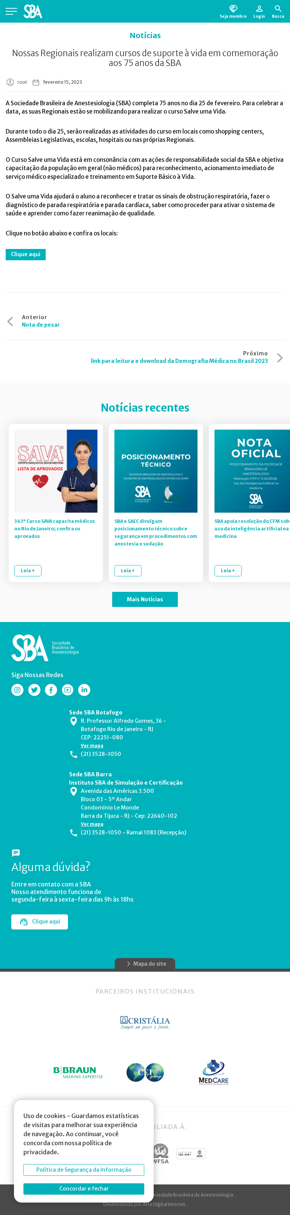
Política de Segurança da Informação (83, 1169)
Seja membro (233, 16)
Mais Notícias (145, 599)
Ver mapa (92, 745)
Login (259, 16)
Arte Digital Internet (164, 1204)
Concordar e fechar (84, 1188)
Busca (278, 16)
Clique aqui (25, 254)
